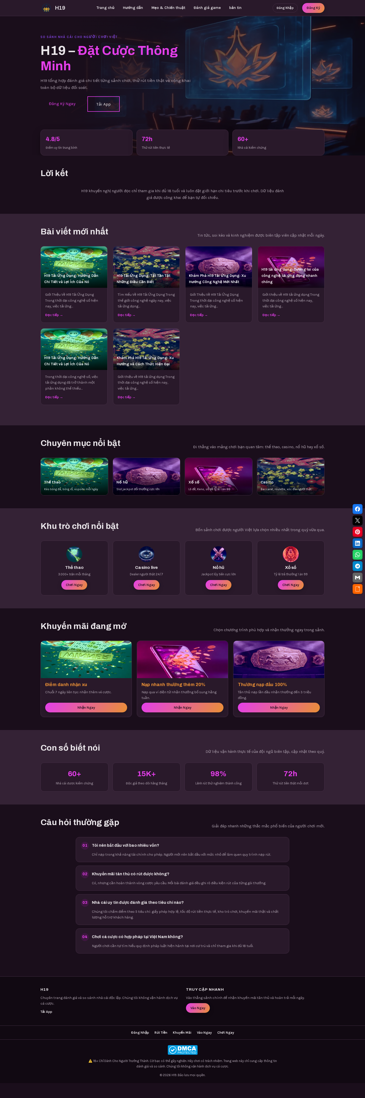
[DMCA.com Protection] (182, 1050)
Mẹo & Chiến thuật (168, 7)
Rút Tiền (160, 1032)
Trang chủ (105, 7)
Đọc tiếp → (54, 315)
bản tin (235, 7)
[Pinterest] (358, 532)
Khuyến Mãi (182, 1032)
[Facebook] (358, 509)
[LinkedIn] (358, 543)
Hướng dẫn (133, 7)
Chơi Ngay (74, 585)
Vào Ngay (197, 1008)
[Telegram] (358, 566)
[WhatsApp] (358, 555)
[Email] (358, 578)
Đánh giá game (207, 7)
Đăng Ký (313, 8)
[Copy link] (358, 589)
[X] (358, 520)
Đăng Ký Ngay (62, 103)
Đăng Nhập (285, 8)
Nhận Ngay (86, 707)
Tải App (103, 104)
